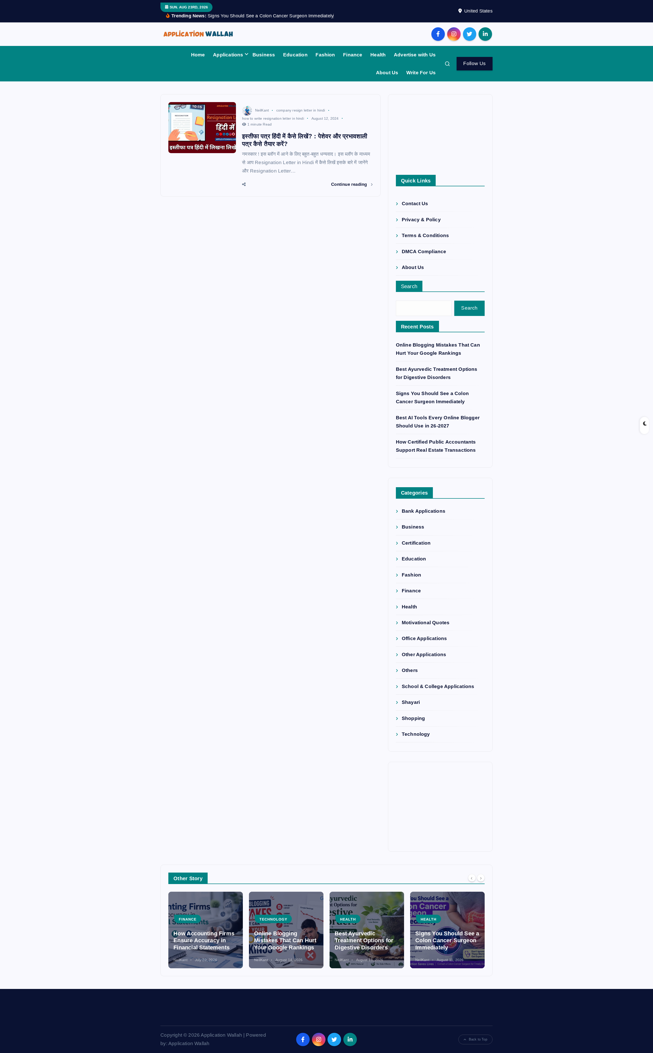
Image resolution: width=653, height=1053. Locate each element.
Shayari (411, 702)
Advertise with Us (415, 54)
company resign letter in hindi (300, 110)
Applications (228, 54)
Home (198, 54)
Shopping (413, 718)
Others (410, 670)
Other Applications (424, 654)
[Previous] (472, 877)
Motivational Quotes (426, 623)
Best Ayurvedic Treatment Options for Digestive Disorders (364, 940)
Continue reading (349, 184)
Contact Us (415, 203)
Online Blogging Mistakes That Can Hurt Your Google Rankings (285, 940)
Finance (352, 54)
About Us (387, 72)
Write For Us (421, 72)
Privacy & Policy (421, 219)
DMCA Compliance (424, 251)
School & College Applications (438, 686)
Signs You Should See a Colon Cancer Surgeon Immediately (447, 940)
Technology (416, 734)
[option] (205, 930)
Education (295, 54)
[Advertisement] (440, 139)
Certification (416, 543)
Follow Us (474, 63)
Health (378, 54)
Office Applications (424, 638)
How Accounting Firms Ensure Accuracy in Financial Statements (203, 940)
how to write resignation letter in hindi (273, 118)
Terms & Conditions (425, 235)
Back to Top (478, 1039)
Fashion (325, 54)
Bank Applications (423, 511)
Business (264, 54)
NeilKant (262, 110)
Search (409, 286)
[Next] (481, 877)
